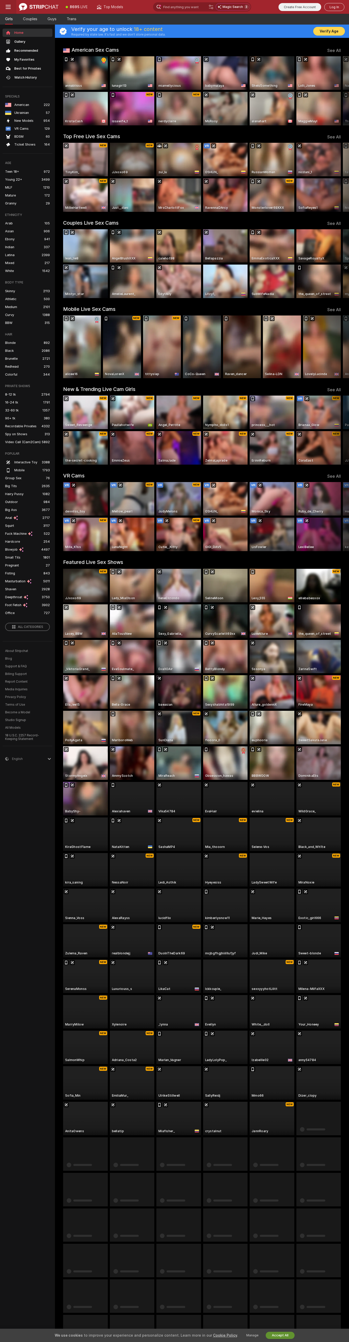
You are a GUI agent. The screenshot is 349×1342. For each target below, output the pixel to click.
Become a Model (17, 712)
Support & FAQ (16, 666)
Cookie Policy (225, 1335)
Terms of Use (15, 704)
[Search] (211, 6)
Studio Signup (15, 720)
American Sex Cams (95, 50)
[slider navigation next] (336, 90)
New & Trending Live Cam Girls (99, 389)
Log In (334, 7)
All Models (13, 727)
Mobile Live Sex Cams (89, 309)
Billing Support (16, 674)
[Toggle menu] (8, 7)
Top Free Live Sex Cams (91, 136)
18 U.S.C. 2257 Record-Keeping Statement (22, 737)
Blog (8, 658)
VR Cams (74, 476)
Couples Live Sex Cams (91, 223)
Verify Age (329, 31)
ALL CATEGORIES (30, 627)
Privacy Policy (15, 697)
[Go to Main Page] (38, 7)
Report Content (16, 681)
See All (334, 50)
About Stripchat (16, 651)
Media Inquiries (16, 689)
